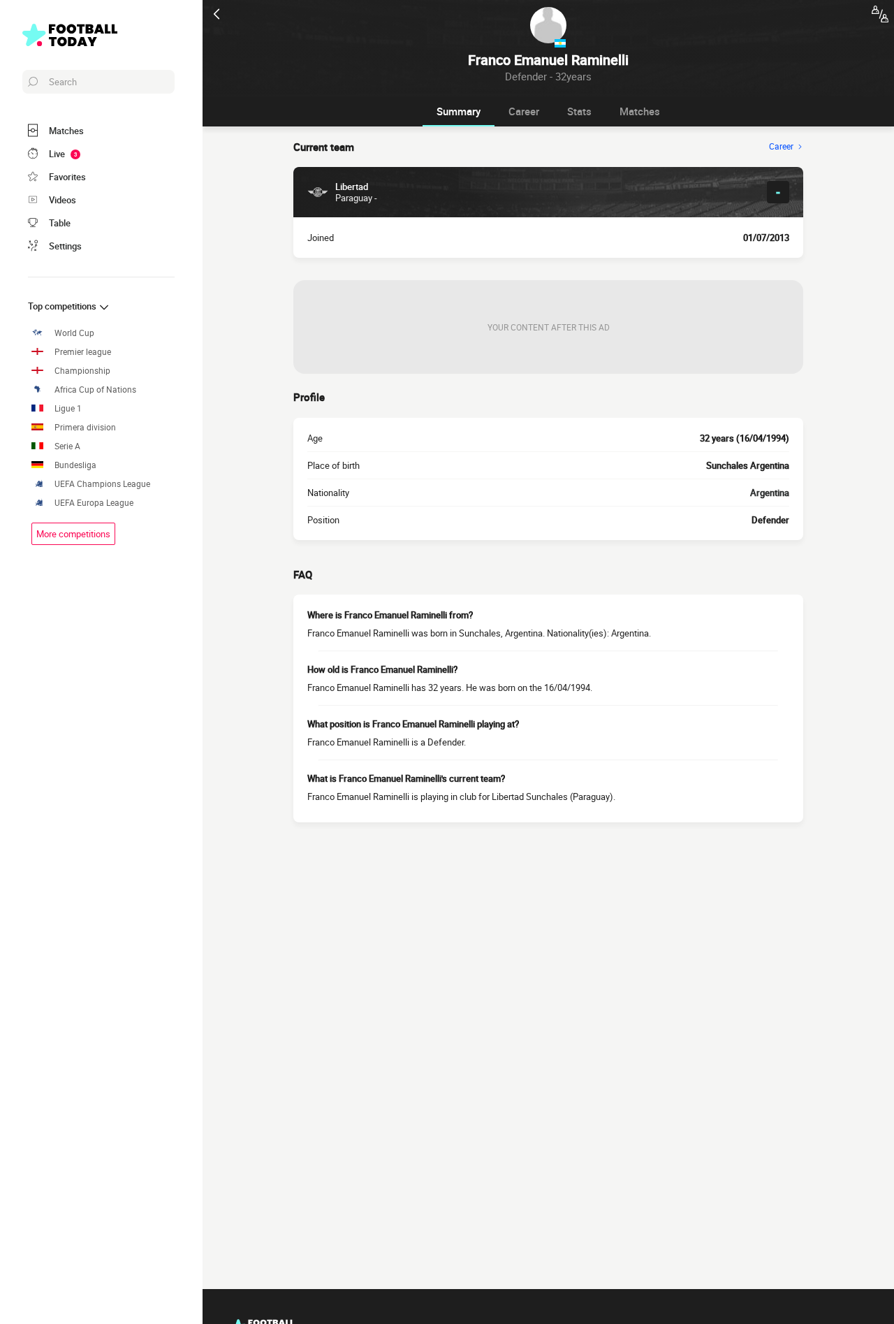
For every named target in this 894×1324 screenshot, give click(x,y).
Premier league (82, 352)
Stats (579, 111)
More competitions (73, 534)
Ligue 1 (68, 408)
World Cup (74, 333)
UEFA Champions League (102, 484)
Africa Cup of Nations (95, 389)
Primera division (85, 427)
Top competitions (63, 306)
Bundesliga (75, 465)
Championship (82, 371)
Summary (459, 111)
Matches (640, 111)
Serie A (67, 446)
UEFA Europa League (93, 503)
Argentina (769, 492)
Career (523, 111)
